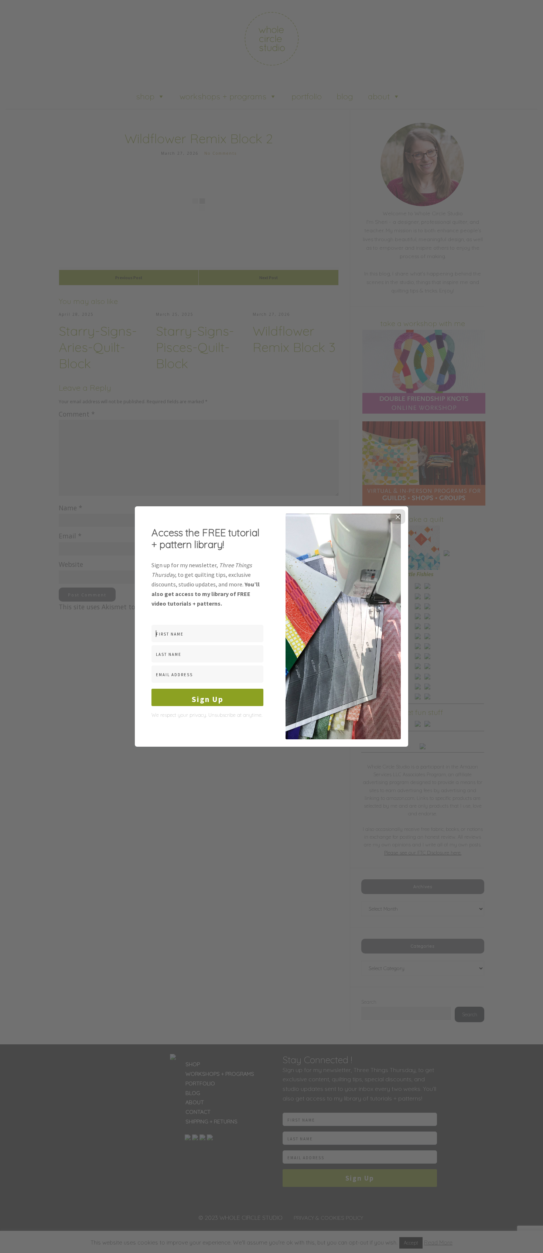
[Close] (397, 516)
